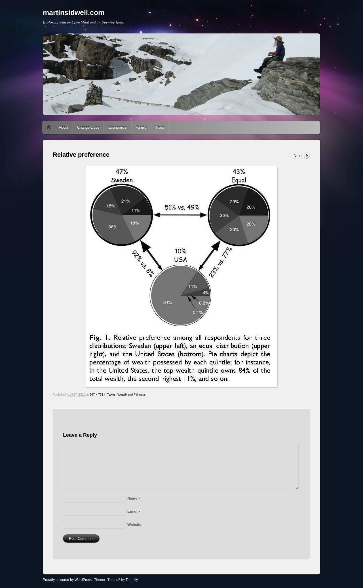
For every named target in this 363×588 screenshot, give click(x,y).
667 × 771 (96, 394)
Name (133, 498)
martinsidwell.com (73, 12)
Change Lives (88, 127)
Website (134, 525)
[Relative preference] (181, 276)
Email (133, 511)
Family (141, 127)
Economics (117, 127)
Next (298, 155)
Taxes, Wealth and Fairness (126, 394)
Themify (132, 580)
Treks (160, 127)
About (63, 127)
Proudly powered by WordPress (67, 580)
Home (48, 127)
